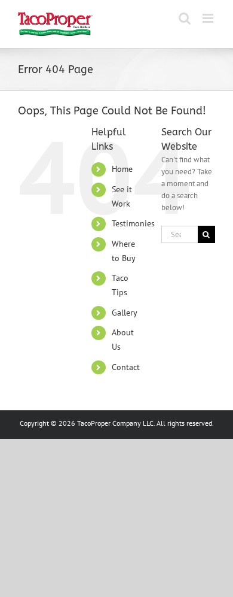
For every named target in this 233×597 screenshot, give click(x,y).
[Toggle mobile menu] (209, 18)
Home (122, 168)
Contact (126, 367)
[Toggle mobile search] (185, 18)
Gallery (124, 312)
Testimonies (133, 223)
